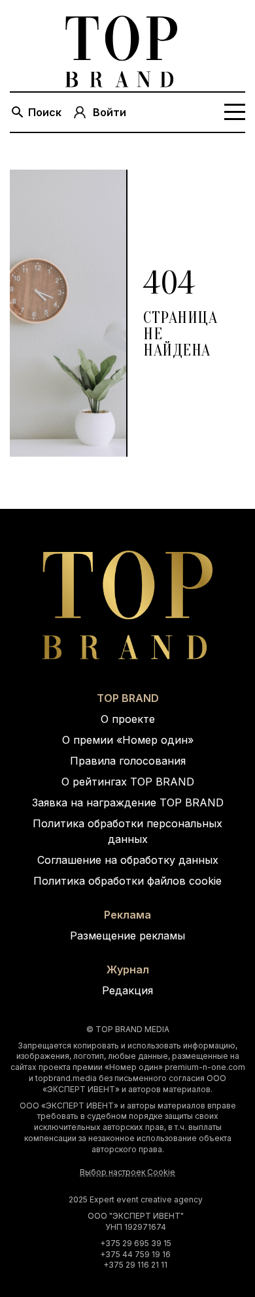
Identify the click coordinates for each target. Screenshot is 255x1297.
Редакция (127, 990)
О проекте (128, 718)
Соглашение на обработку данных (127, 859)
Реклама (127, 914)
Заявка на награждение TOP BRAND (128, 802)
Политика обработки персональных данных (127, 831)
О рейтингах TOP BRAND (127, 781)
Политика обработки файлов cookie (127, 880)
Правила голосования (128, 760)
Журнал (128, 969)
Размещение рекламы (127, 935)
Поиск (44, 112)
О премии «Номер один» (128, 739)
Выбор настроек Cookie (127, 1172)
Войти (109, 112)
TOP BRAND (128, 698)
